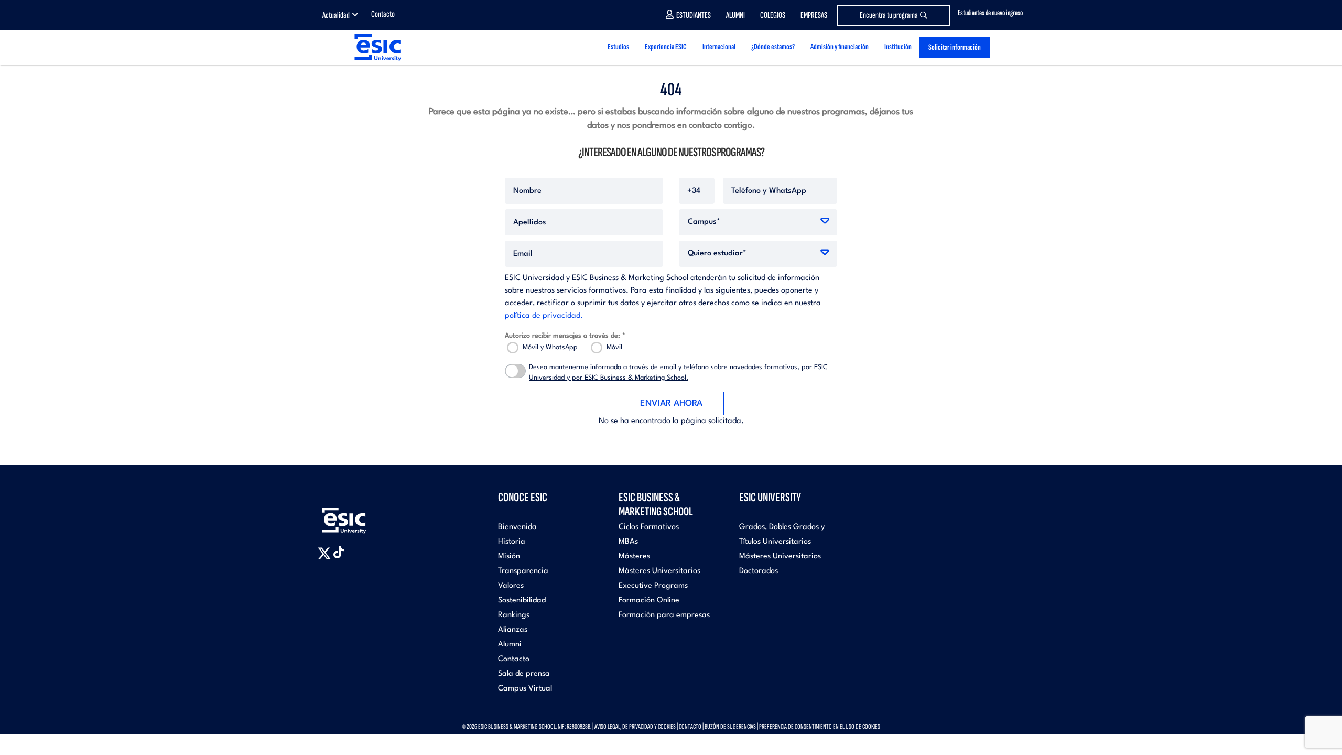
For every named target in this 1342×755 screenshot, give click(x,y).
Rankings (513, 615)
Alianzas (512, 630)
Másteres (634, 556)
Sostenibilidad (522, 601)
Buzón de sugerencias (730, 726)
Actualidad (336, 15)
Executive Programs (653, 586)
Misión (509, 556)
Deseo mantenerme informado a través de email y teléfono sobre (678, 372)
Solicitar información (954, 47)
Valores (511, 586)
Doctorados (758, 571)
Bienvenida (517, 527)
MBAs (628, 542)
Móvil (614, 347)
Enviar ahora (671, 403)
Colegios (772, 15)
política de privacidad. (544, 316)
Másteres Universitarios (659, 571)
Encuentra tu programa (889, 15)
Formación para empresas (664, 615)
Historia (511, 542)
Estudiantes (693, 15)
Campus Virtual (525, 689)
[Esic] (359, 515)
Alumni (735, 15)
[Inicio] (377, 47)
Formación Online (649, 601)
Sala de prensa (524, 674)
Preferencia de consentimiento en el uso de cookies (819, 726)
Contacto (383, 14)
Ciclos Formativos (649, 527)
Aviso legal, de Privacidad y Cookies (635, 726)
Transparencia (523, 571)
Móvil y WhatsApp (550, 347)
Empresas (813, 15)
